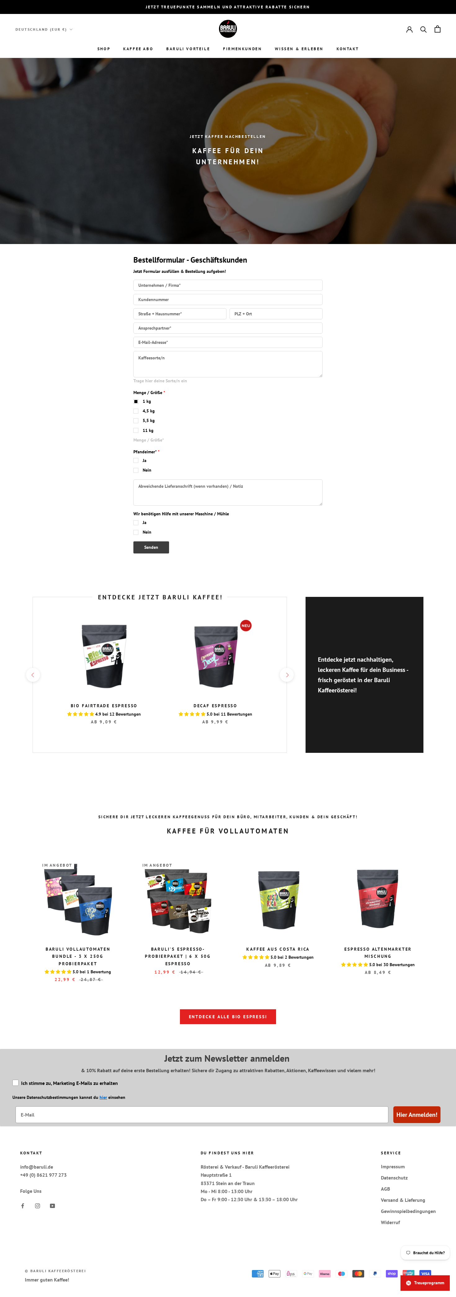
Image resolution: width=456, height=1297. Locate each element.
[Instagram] (37, 1205)
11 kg (148, 430)
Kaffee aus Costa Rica (278, 949)
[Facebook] (22, 1205)
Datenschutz (394, 1178)
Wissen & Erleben (299, 48)
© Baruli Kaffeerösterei (55, 1270)
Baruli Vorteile (188, 48)
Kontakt (348, 48)
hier (103, 1097)
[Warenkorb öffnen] (437, 29)
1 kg (147, 401)
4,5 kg (149, 411)
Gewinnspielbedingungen (408, 1211)
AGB (385, 1189)
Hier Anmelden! (416, 1115)
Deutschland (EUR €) (41, 29)
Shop (103, 48)
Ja (144, 460)
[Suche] (423, 29)
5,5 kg (149, 420)
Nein (147, 470)
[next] (286, 675)
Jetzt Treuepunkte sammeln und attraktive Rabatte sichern (228, 7)
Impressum (393, 1166)
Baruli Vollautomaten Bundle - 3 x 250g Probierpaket (78, 956)
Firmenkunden (242, 48)
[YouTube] (52, 1205)
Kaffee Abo (138, 48)
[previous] (33, 675)
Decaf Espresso (215, 705)
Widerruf (390, 1222)
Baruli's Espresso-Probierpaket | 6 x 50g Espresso (178, 956)
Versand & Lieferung (403, 1200)
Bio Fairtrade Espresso (104, 705)
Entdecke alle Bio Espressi (228, 1016)
